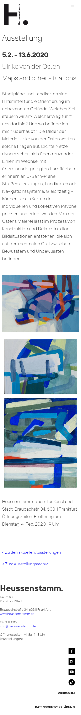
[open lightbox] (40, 306)
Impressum (65, 693)
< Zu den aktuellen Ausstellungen (31, 552)
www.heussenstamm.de (17, 614)
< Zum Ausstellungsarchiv (25, 563)
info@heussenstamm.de (18, 626)
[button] (72, 6)
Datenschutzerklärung (55, 707)
